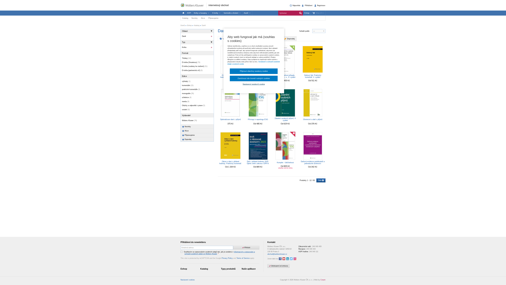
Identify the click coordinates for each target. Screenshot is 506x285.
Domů (183, 25)
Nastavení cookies (188, 280)
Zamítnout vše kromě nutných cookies (254, 78)
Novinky (194, 18)
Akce (203, 18)
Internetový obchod (218, 5)
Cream (322, 280)
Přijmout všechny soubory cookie (254, 71)
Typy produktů (228, 269)
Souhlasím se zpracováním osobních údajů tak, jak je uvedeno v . (219, 253)
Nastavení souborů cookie (254, 84)
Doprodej (291, 39)
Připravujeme (213, 18)
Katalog (185, 18)
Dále (320, 180)
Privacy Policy (227, 258)
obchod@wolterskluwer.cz (277, 254)
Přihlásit (247, 247)
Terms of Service (243, 258)
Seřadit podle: (304, 31)
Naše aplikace (249, 269)
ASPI (189, 13)
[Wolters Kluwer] (193, 5)
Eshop (306, 13)
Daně (204, 25)
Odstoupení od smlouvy (279, 266)
